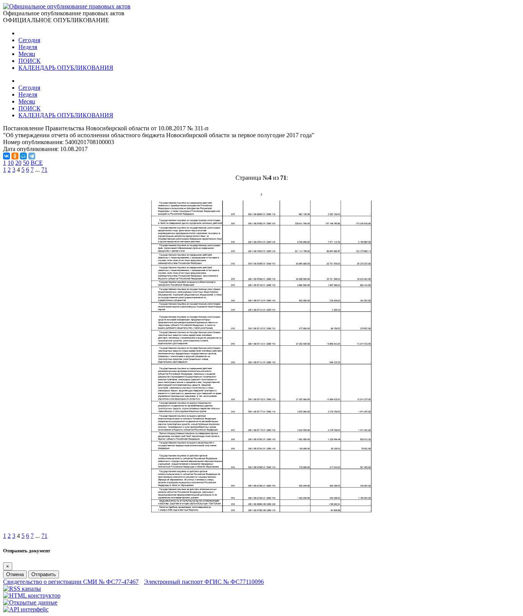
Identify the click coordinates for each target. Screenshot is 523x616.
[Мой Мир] (23, 156)
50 (26, 162)
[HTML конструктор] (31, 595)
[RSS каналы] (22, 588)
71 (44, 169)
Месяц (26, 54)
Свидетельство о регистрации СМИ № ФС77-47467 (71, 581)
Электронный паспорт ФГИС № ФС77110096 (204, 581)
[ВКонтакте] (6, 156)
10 (11, 162)
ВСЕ (37, 162)
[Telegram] (31, 156)
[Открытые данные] (30, 602)
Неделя (27, 47)
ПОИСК (29, 60)
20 (18, 162)
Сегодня (29, 40)
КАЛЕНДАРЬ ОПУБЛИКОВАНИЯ (65, 67)
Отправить (43, 574)
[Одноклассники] (14, 156)
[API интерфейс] (26, 609)
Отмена (15, 574)
